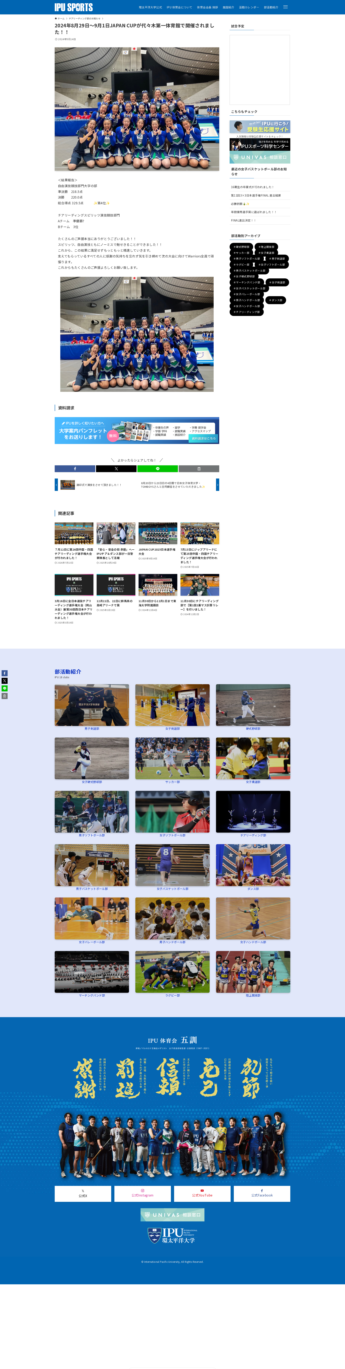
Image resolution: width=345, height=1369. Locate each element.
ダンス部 (253, 889)
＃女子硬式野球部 (244, 276)
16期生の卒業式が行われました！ (252, 187)
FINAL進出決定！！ (243, 220)
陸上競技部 (253, 995)
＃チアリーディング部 (246, 312)
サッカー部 (172, 782)
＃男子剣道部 (277, 259)
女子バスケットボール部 (172, 889)
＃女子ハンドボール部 (246, 306)
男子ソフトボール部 (92, 835)
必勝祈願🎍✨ (240, 204)
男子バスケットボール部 (92, 889)
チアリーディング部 (253, 835)
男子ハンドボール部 (172, 942)
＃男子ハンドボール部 (246, 300)
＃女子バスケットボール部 (249, 288)
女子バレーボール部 (92, 942)
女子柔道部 (253, 782)
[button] (285, 7)
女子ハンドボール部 (253, 942)
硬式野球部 (253, 728)
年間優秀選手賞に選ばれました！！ (254, 212)
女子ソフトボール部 (172, 835)
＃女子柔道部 (266, 253)
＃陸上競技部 (266, 247)
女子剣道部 (172, 728)
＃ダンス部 (275, 300)
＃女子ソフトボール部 (271, 264)
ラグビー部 (172, 995)
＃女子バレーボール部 (246, 294)
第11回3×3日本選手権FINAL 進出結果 (256, 195)
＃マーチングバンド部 (246, 282)
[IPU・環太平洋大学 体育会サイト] (74, 7)
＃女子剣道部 (277, 282)
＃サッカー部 (241, 253)
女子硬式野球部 (92, 782)
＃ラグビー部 (241, 264)
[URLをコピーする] (199, 468)
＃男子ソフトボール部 (246, 259)
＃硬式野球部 (241, 247)
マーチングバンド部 (92, 995)
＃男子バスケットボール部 (249, 270)
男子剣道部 (92, 728)
